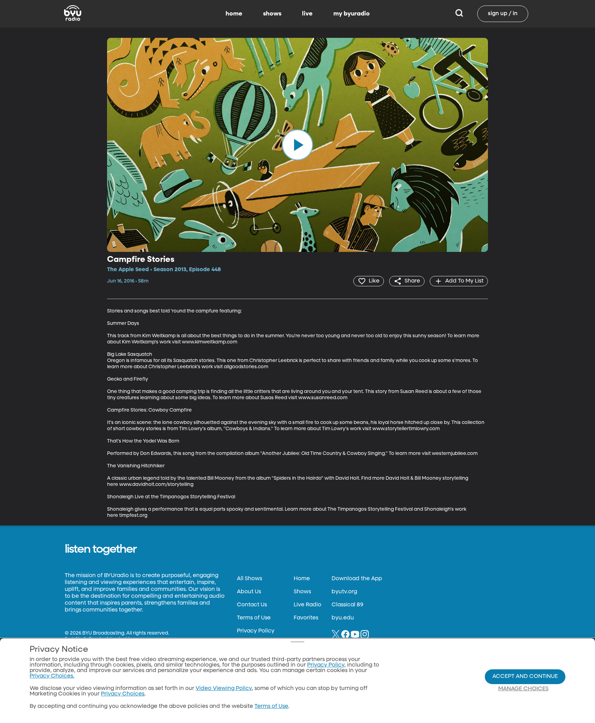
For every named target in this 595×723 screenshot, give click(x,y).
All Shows (249, 579)
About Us (249, 592)
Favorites (306, 618)
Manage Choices (523, 689)
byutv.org (344, 592)
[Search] (459, 14)
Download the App (357, 579)
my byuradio (351, 14)
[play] (297, 144)
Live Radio (307, 605)
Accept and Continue (525, 676)
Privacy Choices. (52, 676)
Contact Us (252, 605)
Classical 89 (347, 605)
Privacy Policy (255, 631)
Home (302, 579)
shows (272, 14)
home (234, 14)
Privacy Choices (122, 694)
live (307, 14)
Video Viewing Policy (224, 688)
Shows (302, 592)
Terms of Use (254, 618)
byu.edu (343, 618)
